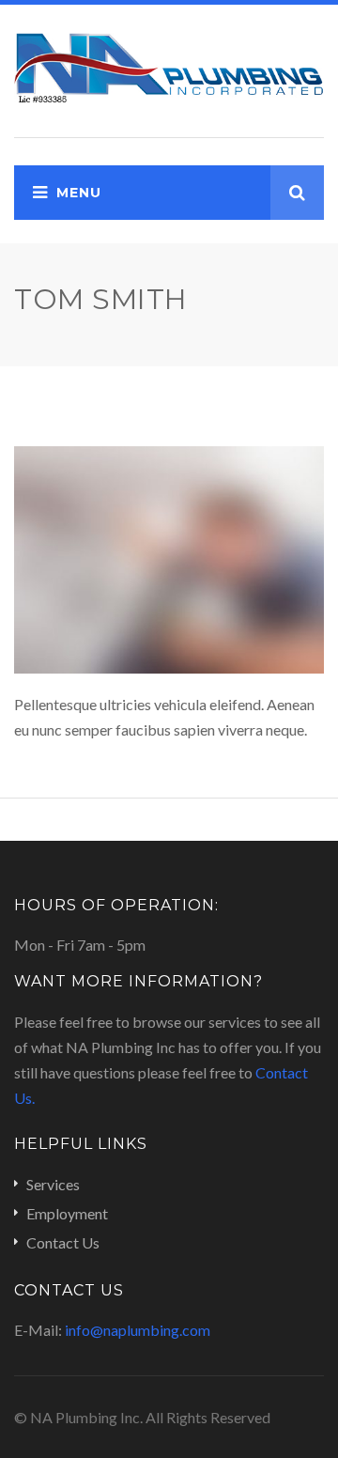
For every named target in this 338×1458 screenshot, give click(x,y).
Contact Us (63, 1242)
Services (53, 1184)
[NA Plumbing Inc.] (169, 66)
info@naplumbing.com (137, 1330)
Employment (67, 1213)
